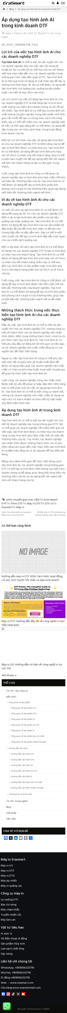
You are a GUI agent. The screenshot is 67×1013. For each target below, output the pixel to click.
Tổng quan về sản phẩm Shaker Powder (28, 742)
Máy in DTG (8, 876)
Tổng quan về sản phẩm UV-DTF (25, 725)
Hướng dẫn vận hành (18, 748)
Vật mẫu (11, 819)
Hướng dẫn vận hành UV (22, 765)
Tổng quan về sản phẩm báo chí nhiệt (27, 736)
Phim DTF (16, 503)
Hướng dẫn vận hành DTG (22, 759)
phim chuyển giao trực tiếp (22, 500)
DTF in (49, 503)
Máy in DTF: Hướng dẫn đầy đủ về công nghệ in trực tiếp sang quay (33, 623)
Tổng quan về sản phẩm (19, 702)
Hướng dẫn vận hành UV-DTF (24, 771)
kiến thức (11, 697)
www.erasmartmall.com (26, 988)
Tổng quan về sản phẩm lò (22, 730)
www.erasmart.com (21, 983)
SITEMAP (46, 1009)
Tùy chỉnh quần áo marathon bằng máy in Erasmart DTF (16, 514)
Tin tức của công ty (17, 691)
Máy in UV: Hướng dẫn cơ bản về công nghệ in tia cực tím (32, 666)
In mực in (6, 933)
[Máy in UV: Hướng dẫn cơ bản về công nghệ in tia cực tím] (33, 629)
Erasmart (7, 507)
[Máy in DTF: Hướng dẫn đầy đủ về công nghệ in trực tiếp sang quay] (33, 617)
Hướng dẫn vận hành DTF (22, 754)
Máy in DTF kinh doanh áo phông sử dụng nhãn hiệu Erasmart (50, 514)
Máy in (20, 507)
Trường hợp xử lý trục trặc (20, 794)
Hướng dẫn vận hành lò (21, 776)
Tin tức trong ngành (17, 801)
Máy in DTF (33, 503)
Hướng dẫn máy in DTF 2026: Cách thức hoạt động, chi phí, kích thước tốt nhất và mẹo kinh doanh (32, 578)
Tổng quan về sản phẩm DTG (24, 713)
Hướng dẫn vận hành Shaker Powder (27, 788)
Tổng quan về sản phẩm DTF (23, 708)
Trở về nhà (9, 675)
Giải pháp (11, 813)
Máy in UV (7, 865)
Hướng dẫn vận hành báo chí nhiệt (26, 782)
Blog (11, 9)
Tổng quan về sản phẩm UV (23, 719)
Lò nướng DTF (9, 900)
